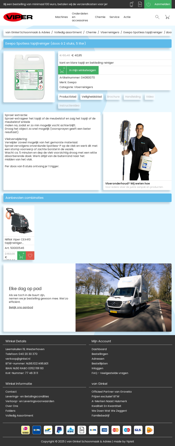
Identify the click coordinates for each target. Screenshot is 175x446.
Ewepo (72, 82)
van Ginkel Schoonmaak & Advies (27, 32)
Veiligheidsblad (92, 97)
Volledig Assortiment (19, 415)
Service (114, 17)
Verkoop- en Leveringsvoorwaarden (29, 401)
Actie (127, 17)
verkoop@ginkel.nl (17, 359)
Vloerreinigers (109, 32)
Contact (11, 391)
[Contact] (131, 4)
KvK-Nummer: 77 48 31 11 (21, 373)
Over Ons (11, 406)
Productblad (67, 97)
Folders (10, 411)
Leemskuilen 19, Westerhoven (24, 349)
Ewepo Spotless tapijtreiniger (143, 32)
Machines (61, 17)
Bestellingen (100, 354)
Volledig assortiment (68, 32)
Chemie (100, 17)
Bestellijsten (100, 363)
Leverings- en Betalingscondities (27, 396)
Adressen (98, 359)
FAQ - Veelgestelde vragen (110, 373)
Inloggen (97, 368)
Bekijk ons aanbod (21, 307)
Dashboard (99, 349)
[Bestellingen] (140, 4)
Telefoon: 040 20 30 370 (21, 354)
